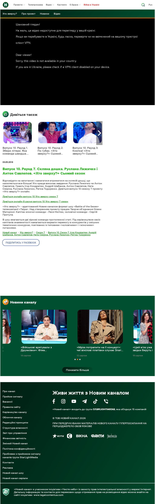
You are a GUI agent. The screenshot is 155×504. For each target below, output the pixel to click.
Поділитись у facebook (21, 242)
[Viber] (106, 402)
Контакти (8, 462)
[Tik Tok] (95, 402)
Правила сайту (11, 407)
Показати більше (77, 370)
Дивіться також (24, 114)
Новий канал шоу (13, 473)
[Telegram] (84, 402)
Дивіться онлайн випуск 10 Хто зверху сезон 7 (30, 196)
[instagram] (63, 402)
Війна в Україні (91, 5)
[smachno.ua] (112, 436)
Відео (49, 5)
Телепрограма (35, 5)
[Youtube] (73, 402)
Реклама (8, 467)
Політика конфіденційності (19, 448)
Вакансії (7, 401)
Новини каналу (23, 302)
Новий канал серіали (15, 478)
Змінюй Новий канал (15, 443)
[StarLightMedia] (104, 409)
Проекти (17, 5)
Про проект (28, 13)
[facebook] (54, 402)
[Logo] (6, 5)
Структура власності (15, 428)
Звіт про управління (15, 433)
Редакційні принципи (15, 422)
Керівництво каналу (15, 412)
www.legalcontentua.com (48, 495)
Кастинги (62, 5)
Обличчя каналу (12, 417)
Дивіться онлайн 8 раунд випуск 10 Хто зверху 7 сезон (35, 201)
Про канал (9, 391)
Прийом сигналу (13, 396)
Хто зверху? (10, 13)
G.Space (74, 5)
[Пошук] (143, 6)
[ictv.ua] (58, 436)
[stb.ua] (69, 436)
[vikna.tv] (81, 436)
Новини (44, 13)
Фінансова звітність (14, 438)
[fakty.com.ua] (97, 436)
